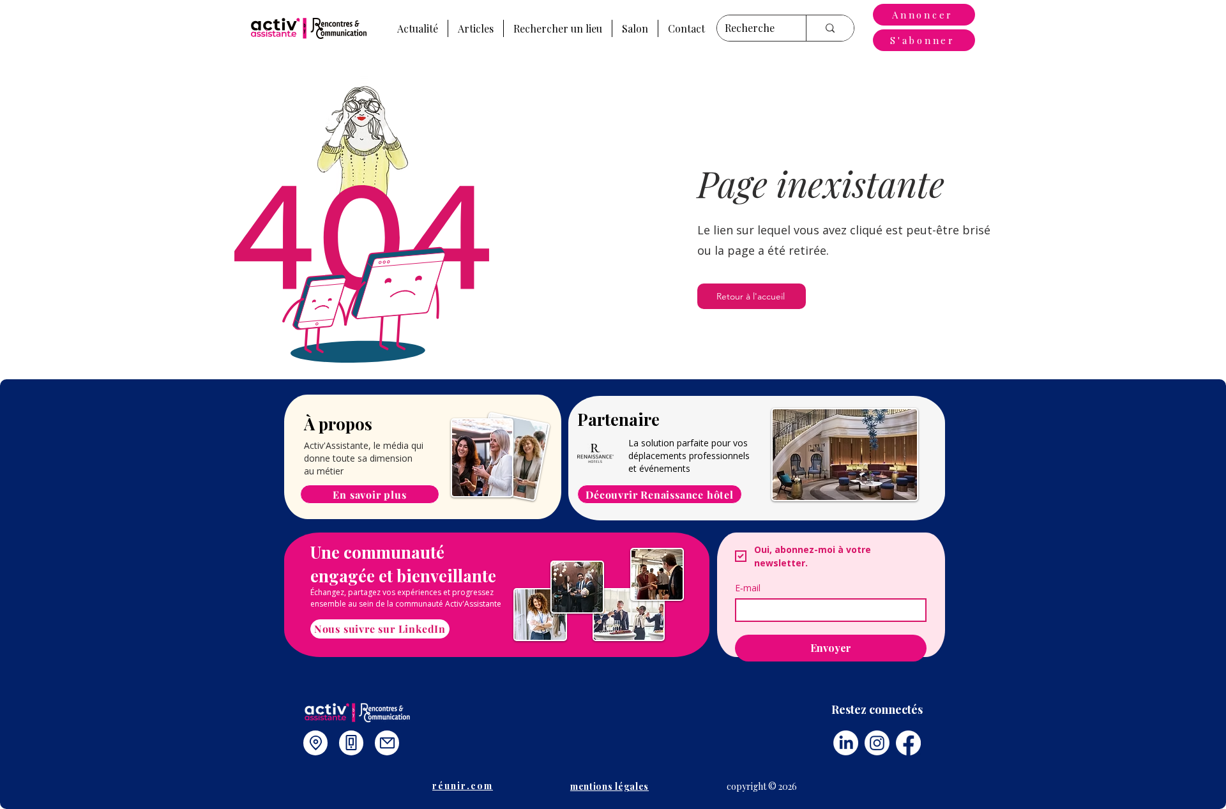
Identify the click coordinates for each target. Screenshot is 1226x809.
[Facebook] (908, 742)
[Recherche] (830, 28)
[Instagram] (877, 742)
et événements (659, 468)
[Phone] (351, 742)
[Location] (315, 742)
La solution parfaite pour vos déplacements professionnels (689, 449)
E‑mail (748, 587)
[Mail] (387, 742)
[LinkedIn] (845, 742)
